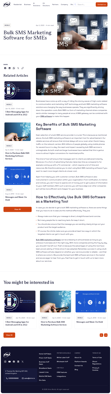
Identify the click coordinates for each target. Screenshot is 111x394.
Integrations (61, 376)
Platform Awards (81, 361)
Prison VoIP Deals (45, 358)
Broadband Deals (45, 368)
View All (17, 209)
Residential (18, 4)
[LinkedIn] (18, 361)
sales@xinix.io (29, 378)
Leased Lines (44, 372)
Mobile (7, 25)
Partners (55, 4)
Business (27, 4)
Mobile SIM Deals (45, 376)
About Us (78, 357)
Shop (72, 4)
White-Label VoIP (63, 357)
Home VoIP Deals (45, 354)
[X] (22, 361)
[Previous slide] (101, 335)
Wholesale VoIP (62, 361)
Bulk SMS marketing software (48, 240)
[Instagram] (5, 361)
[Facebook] (14, 361)
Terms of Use (97, 357)
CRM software (46, 116)
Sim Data (42, 380)
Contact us (102, 4)
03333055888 (13, 378)
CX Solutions (46, 4)
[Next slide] (106, 335)
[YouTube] (9, 361)
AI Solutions (36, 4)
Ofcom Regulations (96, 363)
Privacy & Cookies (95, 369)
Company (64, 4)
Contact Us (79, 366)
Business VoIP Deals (44, 363)
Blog (76, 370)
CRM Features (62, 372)
